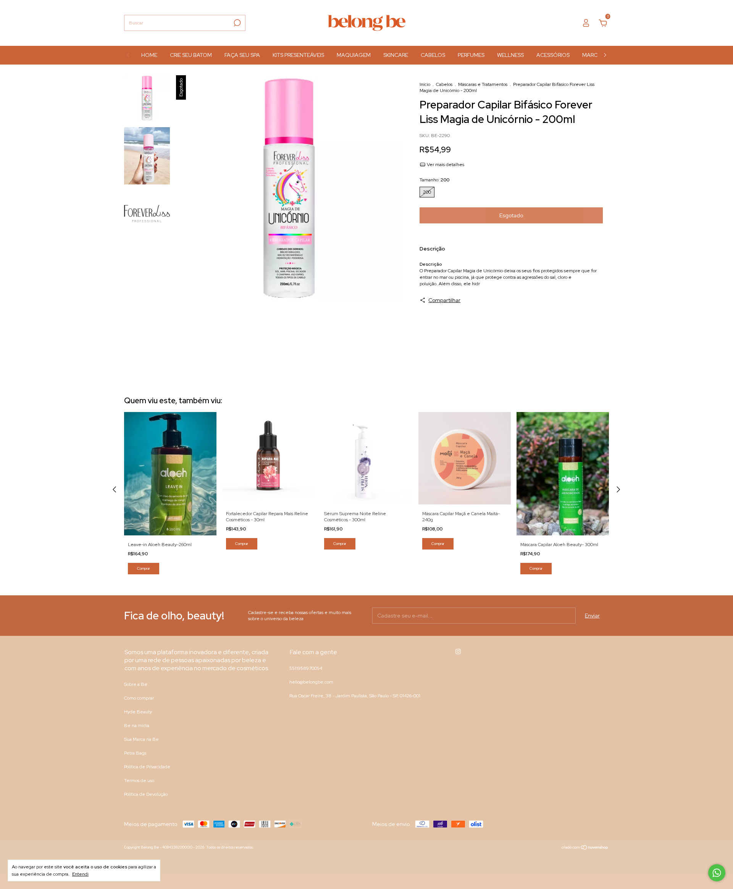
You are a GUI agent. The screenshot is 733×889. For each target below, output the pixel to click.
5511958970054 (305, 668)
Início (425, 84)
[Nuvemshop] (585, 848)
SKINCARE (395, 55)
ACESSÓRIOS (553, 55)
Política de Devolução (146, 794)
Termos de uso (139, 780)
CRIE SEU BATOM (191, 55)
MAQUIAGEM (354, 55)
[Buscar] (236, 23)
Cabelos (444, 84)
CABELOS (433, 55)
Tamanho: (434, 180)
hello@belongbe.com (311, 682)
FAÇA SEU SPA (242, 55)
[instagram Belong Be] (458, 651)
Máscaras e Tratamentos (482, 84)
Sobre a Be (135, 684)
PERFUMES (471, 55)
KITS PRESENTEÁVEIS (298, 55)
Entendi (80, 874)
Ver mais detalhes (445, 165)
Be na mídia (136, 726)
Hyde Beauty (138, 712)
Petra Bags (135, 753)
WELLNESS (510, 55)
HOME (149, 55)
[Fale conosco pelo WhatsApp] (716, 872)
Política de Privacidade (147, 767)
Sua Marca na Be (141, 739)
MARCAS (593, 55)
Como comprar (139, 698)
